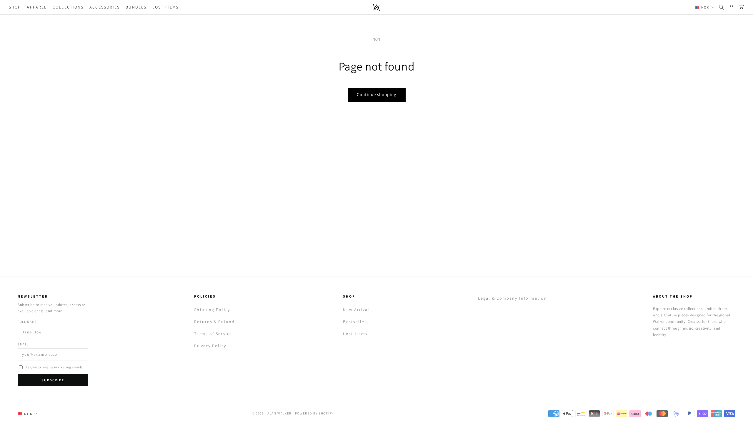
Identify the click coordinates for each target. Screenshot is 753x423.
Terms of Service (213, 333)
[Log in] (731, 7)
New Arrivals (357, 309)
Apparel (37, 7)
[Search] (721, 7)
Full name (27, 322)
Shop (15, 7)
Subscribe (52, 380)
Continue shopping (377, 94)
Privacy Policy (210, 345)
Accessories (104, 7)
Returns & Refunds (215, 321)
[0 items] (741, 7)
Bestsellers (356, 321)
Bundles (136, 7)
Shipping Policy (212, 309)
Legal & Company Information (512, 298)
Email (23, 344)
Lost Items (165, 7)
